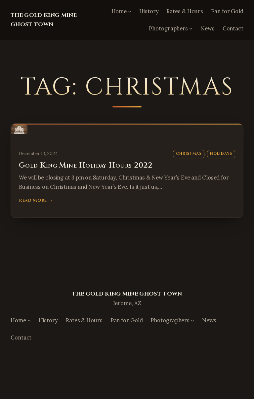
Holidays (221, 153)
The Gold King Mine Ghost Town (127, 294)
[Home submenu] (129, 11)
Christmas (189, 153)
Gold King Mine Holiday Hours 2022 (86, 165)
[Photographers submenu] (190, 28)
